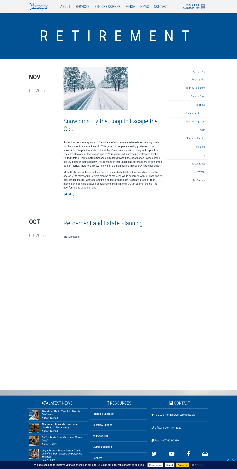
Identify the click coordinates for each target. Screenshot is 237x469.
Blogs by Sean (198, 96)
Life (203, 155)
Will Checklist (100, 435)
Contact (161, 6)
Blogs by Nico (198, 79)
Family (202, 129)
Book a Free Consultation (191, 6)
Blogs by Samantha (195, 87)
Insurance (200, 146)
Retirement (199, 172)
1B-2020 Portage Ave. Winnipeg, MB (174, 414)
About (65, 6)
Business (200, 104)
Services (82, 6)
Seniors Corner (107, 6)
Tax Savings (199, 180)
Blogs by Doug (198, 71)
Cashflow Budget (102, 424)
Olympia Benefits (102, 446)
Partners (97, 457)
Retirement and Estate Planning (103, 223)
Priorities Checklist (103, 413)
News (144, 6)
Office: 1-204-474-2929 (168, 427)
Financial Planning (196, 138)
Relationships (198, 163)
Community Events (195, 113)
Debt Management (195, 121)
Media (130, 6)
